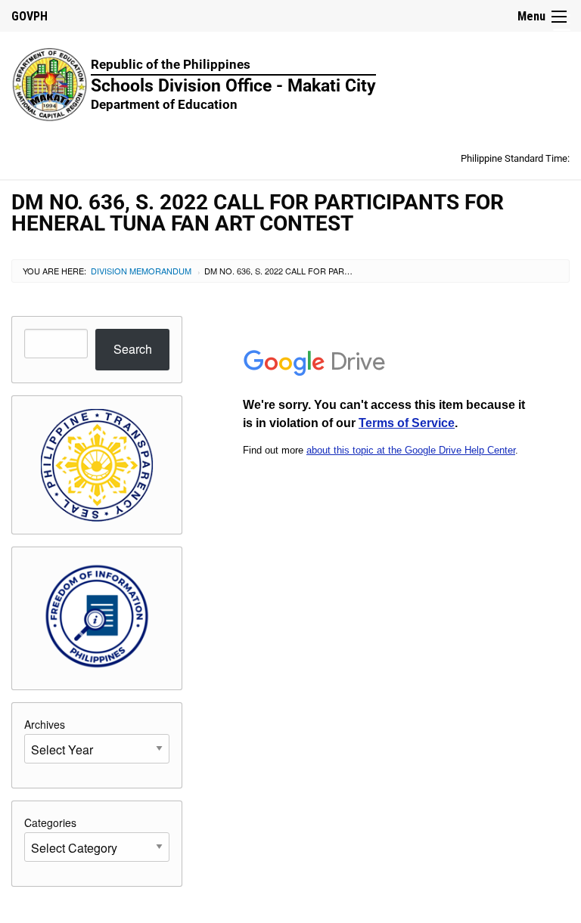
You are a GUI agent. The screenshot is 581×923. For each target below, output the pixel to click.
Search (132, 349)
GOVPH (29, 16)
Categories (50, 822)
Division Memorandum (141, 271)
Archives (44, 724)
